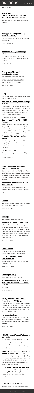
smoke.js (5, 217)
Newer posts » (18, 383)
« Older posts (6, 383)
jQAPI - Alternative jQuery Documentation (12, 258)
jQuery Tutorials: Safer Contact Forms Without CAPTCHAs (14, 300)
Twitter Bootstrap (9, 150)
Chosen (5, 201)
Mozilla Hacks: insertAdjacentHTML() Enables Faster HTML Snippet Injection (14, 15)
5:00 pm (11, 25)
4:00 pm (10, 290)
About (27, 3)
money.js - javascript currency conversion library (13, 35)
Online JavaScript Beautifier (13, 80)
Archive (24, 391)
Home (9, 391)
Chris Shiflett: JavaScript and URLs (15, 367)
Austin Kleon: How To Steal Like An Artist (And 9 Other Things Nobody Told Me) (15, 283)
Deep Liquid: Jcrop (9, 275)
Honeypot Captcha (9, 315)
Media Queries (7, 249)
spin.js (4, 94)
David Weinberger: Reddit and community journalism (13, 167)
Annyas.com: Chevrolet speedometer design (11, 73)
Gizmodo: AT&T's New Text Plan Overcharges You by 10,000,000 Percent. (14, 120)
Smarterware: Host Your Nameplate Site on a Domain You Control (16, 352)
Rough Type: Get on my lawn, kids (15, 222)
